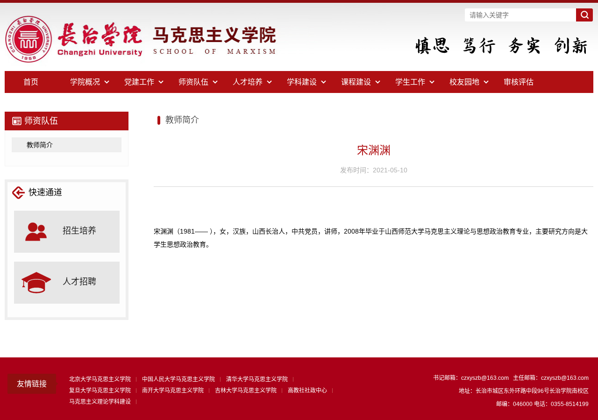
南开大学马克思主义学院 (173, 390)
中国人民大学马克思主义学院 (178, 379)
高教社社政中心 (307, 390)
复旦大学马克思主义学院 (100, 390)
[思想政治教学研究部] (168, 69)
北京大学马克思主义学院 (100, 379)
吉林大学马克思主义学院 (246, 390)
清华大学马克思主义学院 (257, 379)
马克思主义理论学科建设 (100, 402)
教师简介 (40, 145)
